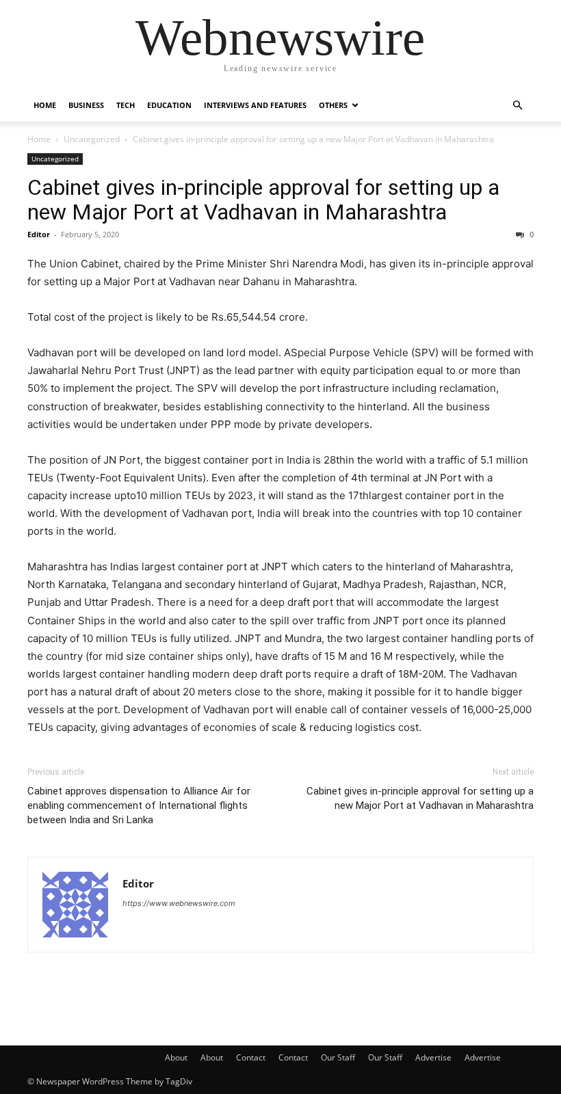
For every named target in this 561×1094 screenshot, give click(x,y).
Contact (250, 1057)
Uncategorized (92, 139)
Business (86, 105)
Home (45, 105)
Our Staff (338, 1057)
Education (169, 105)
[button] (517, 105)
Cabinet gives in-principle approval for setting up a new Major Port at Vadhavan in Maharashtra (263, 199)
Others (333, 105)
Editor (38, 234)
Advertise (433, 1057)
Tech (125, 105)
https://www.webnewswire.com (178, 903)
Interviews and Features (255, 105)
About (176, 1057)
